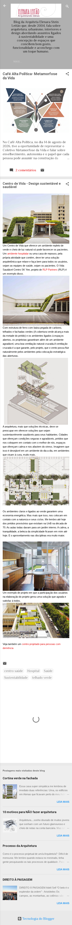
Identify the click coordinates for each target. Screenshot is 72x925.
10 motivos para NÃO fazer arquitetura (29, 812)
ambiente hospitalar (18, 253)
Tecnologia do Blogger (38, 918)
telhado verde (42, 677)
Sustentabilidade (16, 677)
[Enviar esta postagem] (42, 171)
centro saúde (13, 671)
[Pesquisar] (67, 7)
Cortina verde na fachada (20, 778)
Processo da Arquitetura (20, 846)
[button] (67, 74)
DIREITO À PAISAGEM (17, 879)
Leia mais (63, 801)
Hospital (33, 671)
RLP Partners (50, 269)
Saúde (48, 671)
